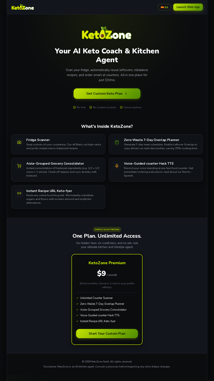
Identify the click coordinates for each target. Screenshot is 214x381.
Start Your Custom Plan (107, 333)
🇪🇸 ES (164, 7)
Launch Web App (188, 7)
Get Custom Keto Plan (104, 93)
